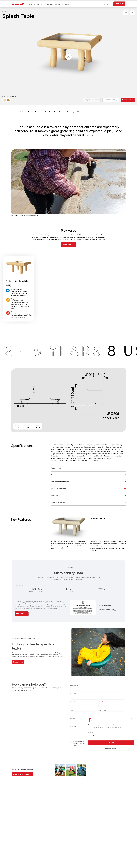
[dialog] (68, 433)
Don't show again (111, 748)
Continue (111, 742)
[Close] (132, 719)
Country (90, 732)
